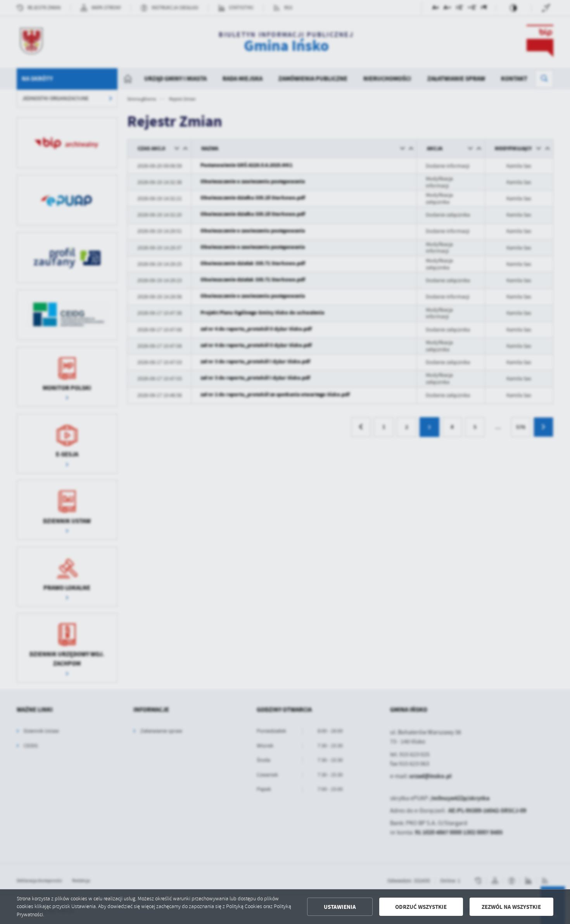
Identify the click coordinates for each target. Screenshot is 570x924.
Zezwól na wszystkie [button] (511, 907)
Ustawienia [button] (340, 907)
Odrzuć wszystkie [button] (421, 907)
